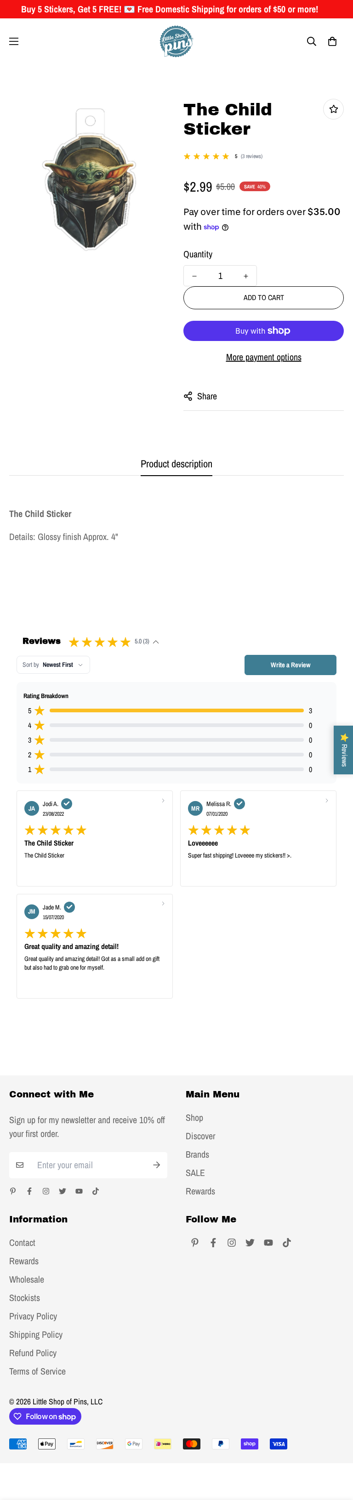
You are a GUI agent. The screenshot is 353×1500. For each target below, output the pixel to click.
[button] (332, 41)
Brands (197, 1154)
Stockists (24, 1297)
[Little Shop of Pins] (176, 41)
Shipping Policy (36, 1334)
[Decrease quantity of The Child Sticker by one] (194, 276)
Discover (200, 1136)
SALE (195, 1172)
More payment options (264, 357)
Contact (22, 1242)
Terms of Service (37, 1371)
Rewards (200, 1191)
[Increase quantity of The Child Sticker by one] (245, 276)
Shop (194, 1117)
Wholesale (26, 1279)
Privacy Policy (33, 1316)
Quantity (197, 254)
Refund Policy (33, 1352)
